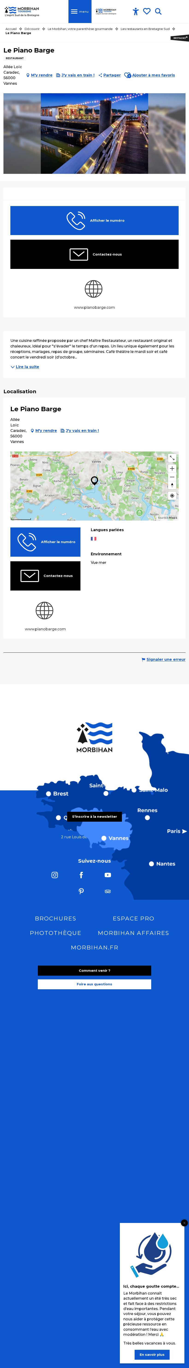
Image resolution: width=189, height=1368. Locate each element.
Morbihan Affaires (133, 932)
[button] (158, 11)
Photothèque (55, 932)
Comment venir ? (94, 971)
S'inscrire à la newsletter (94, 817)
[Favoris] (147, 11)
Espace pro (133, 918)
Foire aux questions (94, 984)
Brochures (55, 918)
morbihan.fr (94, 947)
